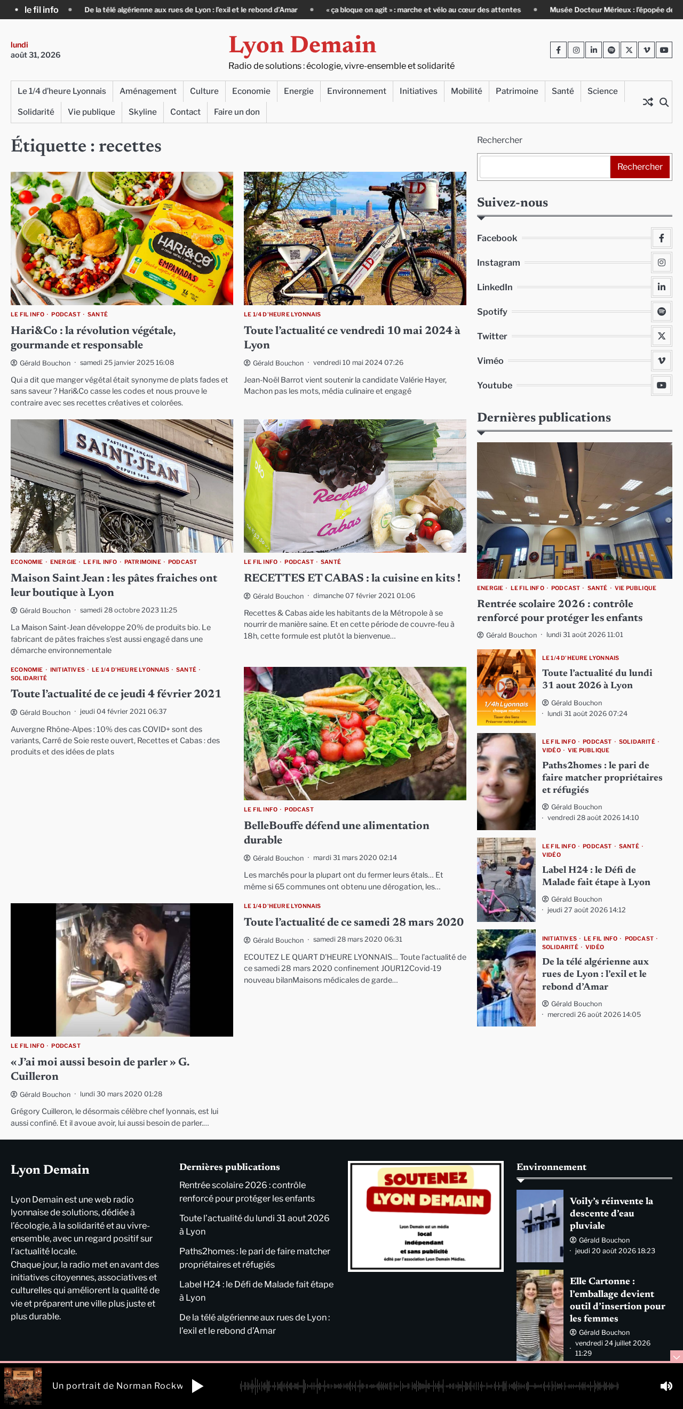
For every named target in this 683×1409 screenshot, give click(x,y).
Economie (251, 91)
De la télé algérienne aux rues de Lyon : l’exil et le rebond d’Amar (595, 975)
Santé (563, 91)
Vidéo (551, 750)
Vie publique (91, 112)
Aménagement (148, 91)
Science (602, 91)
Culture (204, 91)
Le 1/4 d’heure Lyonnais (62, 91)
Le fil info (27, 315)
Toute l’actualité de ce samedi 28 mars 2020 (354, 923)
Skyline (143, 112)
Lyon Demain (302, 47)
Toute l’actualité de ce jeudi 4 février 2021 (116, 694)
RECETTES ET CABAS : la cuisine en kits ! (352, 579)
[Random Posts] (648, 102)
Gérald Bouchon (45, 363)
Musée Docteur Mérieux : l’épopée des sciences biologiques (547, 9)
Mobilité (466, 91)
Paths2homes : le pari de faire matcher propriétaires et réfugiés (602, 778)
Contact (185, 112)
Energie (299, 91)
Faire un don (237, 112)
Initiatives (419, 91)
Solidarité (36, 112)
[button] (197, 1386)
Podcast (65, 315)
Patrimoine (517, 91)
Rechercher (499, 140)
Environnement (356, 91)
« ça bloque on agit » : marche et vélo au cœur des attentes (321, 9)
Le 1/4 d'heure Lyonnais (282, 315)
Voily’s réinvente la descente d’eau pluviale (611, 1214)
